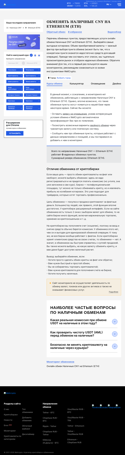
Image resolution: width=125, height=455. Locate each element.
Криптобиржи (11, 414)
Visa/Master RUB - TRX (75, 419)
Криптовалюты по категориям (12, 437)
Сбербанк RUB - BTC (50, 419)
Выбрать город (64, 78)
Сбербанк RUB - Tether (50, 433)
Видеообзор (114, 32)
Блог (8, 425)
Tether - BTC (48, 412)
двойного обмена (99, 125)
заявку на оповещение (75, 114)
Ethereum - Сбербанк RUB (74, 441)
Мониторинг (10, 430)
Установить (15, 133)
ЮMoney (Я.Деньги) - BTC (51, 441)
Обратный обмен (56, 32)
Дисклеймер (28, 434)
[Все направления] (31, 55)
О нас (6, 409)
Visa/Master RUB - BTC (75, 410)
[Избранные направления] (39, 55)
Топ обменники (27, 410)
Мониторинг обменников (60, 361)
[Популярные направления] (35, 55)
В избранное (75, 32)
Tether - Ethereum (75, 426)
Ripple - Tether (49, 426)
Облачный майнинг (27, 427)
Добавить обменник (27, 419)
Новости (8, 420)
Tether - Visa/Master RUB (75, 432)
